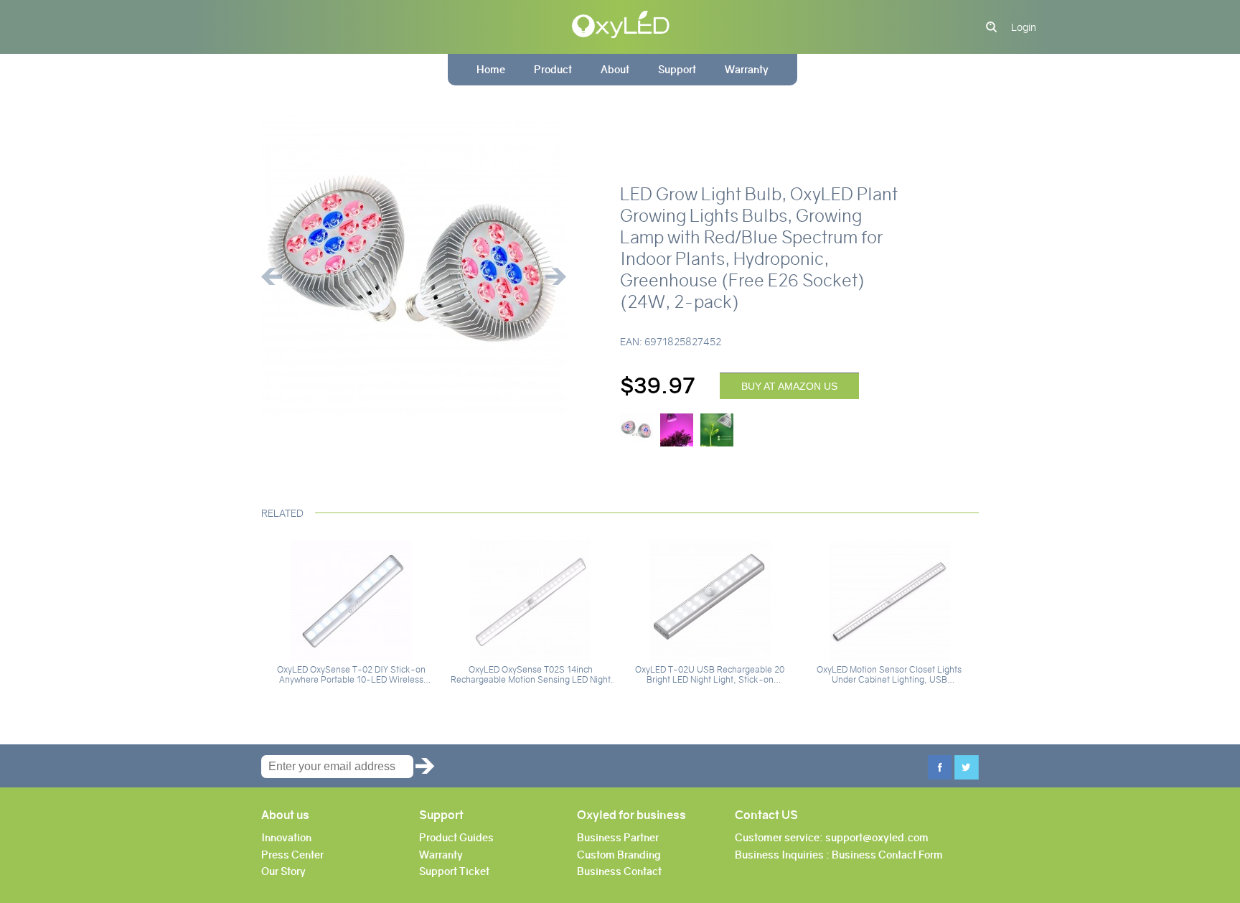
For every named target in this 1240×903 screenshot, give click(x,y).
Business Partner (618, 837)
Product (553, 69)
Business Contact (619, 871)
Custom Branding (619, 854)
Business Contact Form (887, 854)
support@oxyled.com (877, 837)
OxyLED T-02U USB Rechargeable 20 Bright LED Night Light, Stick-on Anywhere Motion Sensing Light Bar (709, 675)
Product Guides (456, 837)
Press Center (292, 854)
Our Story (283, 871)
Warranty (747, 69)
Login (1023, 27)
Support (677, 69)
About (615, 69)
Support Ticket (454, 871)
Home (490, 69)
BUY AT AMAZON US (789, 386)
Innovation (286, 837)
